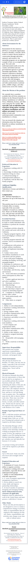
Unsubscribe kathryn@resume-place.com (14, 550)
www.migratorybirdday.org (14, 161)
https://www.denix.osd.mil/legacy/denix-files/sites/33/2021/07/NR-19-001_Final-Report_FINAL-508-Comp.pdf (11, 138)
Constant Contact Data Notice (14, 552)
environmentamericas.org (14, 159)
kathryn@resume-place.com (15, 554)
